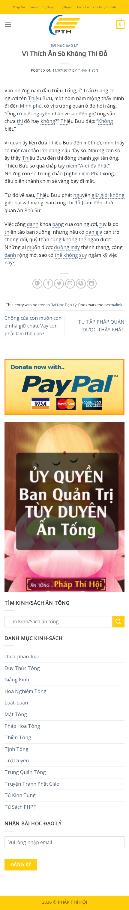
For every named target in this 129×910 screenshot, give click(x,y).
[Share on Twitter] (59, 284)
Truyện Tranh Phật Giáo (31, 784)
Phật (96, 173)
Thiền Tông (17, 737)
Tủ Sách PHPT (20, 807)
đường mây (67, 247)
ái (25, 150)
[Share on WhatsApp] (37, 284)
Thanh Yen (88, 70)
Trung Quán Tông (25, 772)
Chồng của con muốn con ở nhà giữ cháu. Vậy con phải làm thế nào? (33, 325)
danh (32, 224)
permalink (113, 304)
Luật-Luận (16, 702)
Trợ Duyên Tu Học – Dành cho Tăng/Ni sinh (87, 7)
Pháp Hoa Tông (22, 726)
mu (30, 247)
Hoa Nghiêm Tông (25, 691)
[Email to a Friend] (70, 284)
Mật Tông (15, 714)
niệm (71, 165)
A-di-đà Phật (94, 165)
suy (83, 255)
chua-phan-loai (21, 656)
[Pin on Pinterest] (81, 284)
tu (101, 224)
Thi (31, 98)
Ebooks (33, 7)
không (47, 121)
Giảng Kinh (16, 679)
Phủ (28, 210)
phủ (37, 105)
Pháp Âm (19, 7)
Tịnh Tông (16, 749)
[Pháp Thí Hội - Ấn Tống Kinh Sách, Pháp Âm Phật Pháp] (64, 24)
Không (105, 121)
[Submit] (118, 621)
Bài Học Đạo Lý (64, 45)
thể (82, 239)
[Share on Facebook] (48, 284)
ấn (91, 90)
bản (56, 224)
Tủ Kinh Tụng (20, 795)
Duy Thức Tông (22, 668)
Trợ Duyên (49, 7)
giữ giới (100, 195)
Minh (26, 105)
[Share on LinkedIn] (92, 284)
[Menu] (8, 24)
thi (20, 121)
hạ (17, 202)
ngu (37, 113)
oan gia (94, 232)
